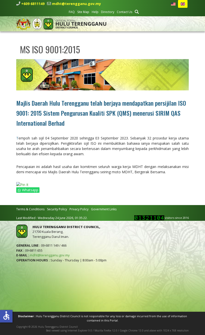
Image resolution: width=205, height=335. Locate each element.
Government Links (103, 209)
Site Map (83, 12)
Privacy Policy (79, 209)
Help (95, 12)
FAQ (72, 12)
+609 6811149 (32, 3)
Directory (107, 12)
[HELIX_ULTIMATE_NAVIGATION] (185, 23)
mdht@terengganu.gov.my (76, 3)
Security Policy (57, 209)
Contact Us (124, 12)
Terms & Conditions (30, 209)
